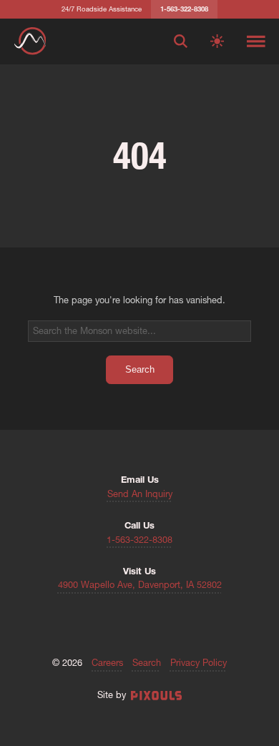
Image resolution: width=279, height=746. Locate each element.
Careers (107, 663)
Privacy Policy (198, 663)
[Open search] (180, 41)
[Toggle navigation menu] (256, 41)
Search (146, 663)
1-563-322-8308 (139, 540)
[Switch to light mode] (217, 41)
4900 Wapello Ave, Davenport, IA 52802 (140, 585)
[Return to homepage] (30, 40)
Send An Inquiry (139, 494)
